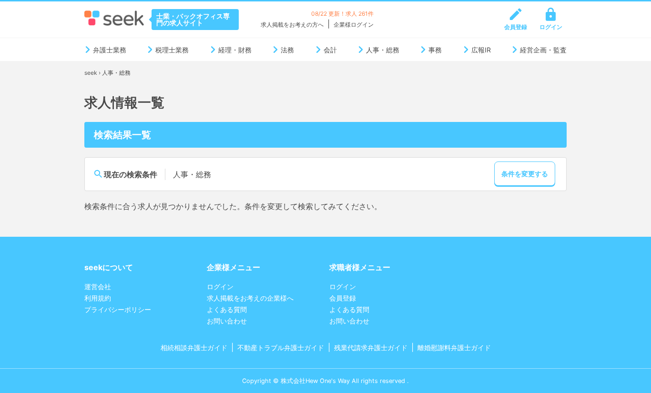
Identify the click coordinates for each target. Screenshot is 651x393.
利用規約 (97, 298)
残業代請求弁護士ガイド (370, 347)
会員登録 (515, 26)
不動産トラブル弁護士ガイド (280, 347)
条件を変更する (524, 174)
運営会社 (97, 286)
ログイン (550, 26)
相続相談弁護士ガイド (194, 347)
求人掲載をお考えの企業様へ (250, 298)
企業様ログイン (354, 24)
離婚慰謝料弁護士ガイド (454, 347)
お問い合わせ (227, 321)
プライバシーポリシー (117, 309)
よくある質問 (227, 309)
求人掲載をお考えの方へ (292, 24)
